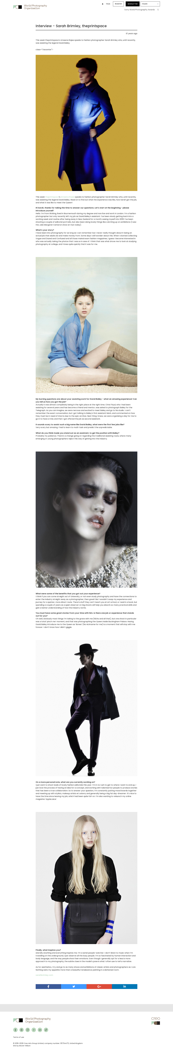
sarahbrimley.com (44, 975)
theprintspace (52, 197)
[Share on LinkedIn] (124, 986)
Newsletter (133, 4)
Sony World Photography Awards (139, 9)
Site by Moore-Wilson (21, 1046)
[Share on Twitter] (73, 986)
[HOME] (102, 4)
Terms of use (18, 1037)
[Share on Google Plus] (99, 986)
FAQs (108, 4)
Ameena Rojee (67, 197)
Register (118, 4)
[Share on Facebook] (48, 986)
